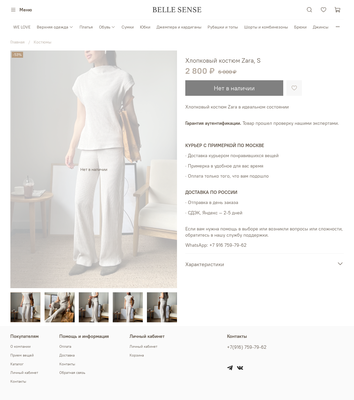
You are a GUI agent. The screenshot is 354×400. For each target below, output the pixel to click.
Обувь (104, 27)
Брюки (300, 27)
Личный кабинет (24, 372)
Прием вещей (22, 355)
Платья (86, 27)
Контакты (18, 381)
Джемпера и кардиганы (179, 27)
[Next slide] (168, 169)
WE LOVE (22, 27)
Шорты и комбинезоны (266, 27)
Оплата (65, 346)
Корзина (137, 355)
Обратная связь (72, 372)
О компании (20, 346)
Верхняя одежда (52, 27)
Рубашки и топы (223, 27)
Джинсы (320, 27)
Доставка (67, 355)
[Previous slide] (18, 169)
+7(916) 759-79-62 (246, 347)
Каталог (17, 364)
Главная (17, 42)
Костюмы (42, 42)
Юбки (145, 27)
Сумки (128, 27)
